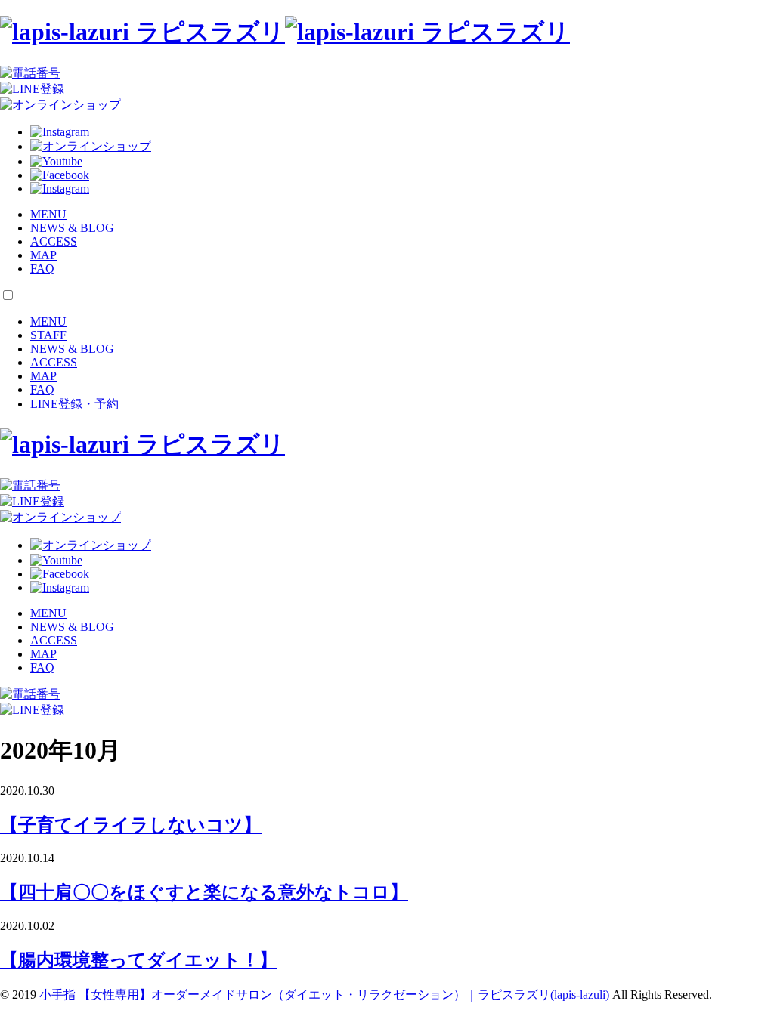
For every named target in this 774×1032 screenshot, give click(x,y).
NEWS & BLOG (72, 227)
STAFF (48, 335)
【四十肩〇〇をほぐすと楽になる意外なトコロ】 (204, 892)
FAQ (42, 268)
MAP (43, 255)
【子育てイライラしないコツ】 (131, 825)
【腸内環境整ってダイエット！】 (138, 960)
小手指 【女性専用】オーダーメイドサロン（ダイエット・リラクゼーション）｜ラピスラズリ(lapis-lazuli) (324, 994)
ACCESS (53, 241)
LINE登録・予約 (74, 403)
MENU (48, 214)
